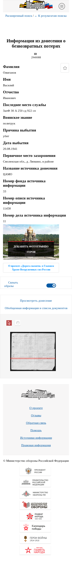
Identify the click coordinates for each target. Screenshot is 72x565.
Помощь (36, 430)
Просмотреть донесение (36, 300)
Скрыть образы (11, 284)
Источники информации (36, 437)
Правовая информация (36, 445)
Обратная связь (36, 422)
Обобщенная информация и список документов (36, 308)
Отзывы (36, 415)
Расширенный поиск (18, 15)
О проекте (36, 408)
